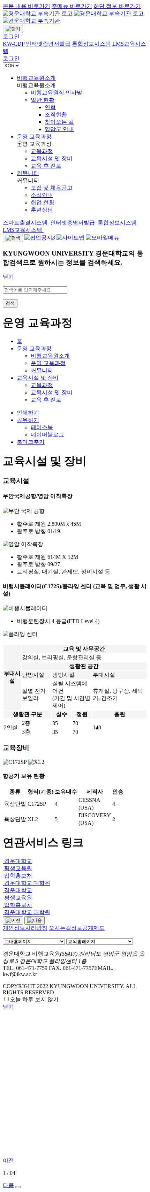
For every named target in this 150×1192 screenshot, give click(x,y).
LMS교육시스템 (23, 230)
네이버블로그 (47, 435)
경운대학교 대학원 (26, 883)
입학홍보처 (17, 876)
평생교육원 (17, 868)
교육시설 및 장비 (38, 378)
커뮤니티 (28, 173)
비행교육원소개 (36, 78)
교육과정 (42, 385)
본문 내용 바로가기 (26, 6)
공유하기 (28, 420)
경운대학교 (17, 861)
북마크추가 (31, 442)
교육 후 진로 (46, 400)
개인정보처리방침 (25, 928)
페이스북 (42, 427)
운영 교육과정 (34, 136)
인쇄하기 (28, 413)
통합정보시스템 (118, 223)
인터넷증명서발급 (73, 223)
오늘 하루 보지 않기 (34, 999)
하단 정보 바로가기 (117, 6)
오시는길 (60, 928)
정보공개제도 (88, 928)
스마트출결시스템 (26, 223)
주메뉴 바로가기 (72, 6)
